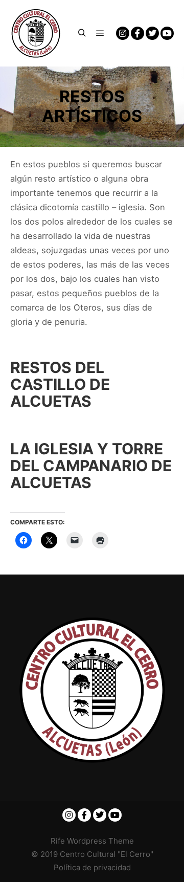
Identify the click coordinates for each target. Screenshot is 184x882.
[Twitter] (152, 33)
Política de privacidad (92, 867)
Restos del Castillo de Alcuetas (60, 384)
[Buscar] (82, 33)
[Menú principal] (100, 33)
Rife (58, 841)
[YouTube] (167, 33)
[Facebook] (137, 33)
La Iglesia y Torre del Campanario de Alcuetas (91, 465)
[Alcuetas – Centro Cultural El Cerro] (35, 33)
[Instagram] (122, 33)
